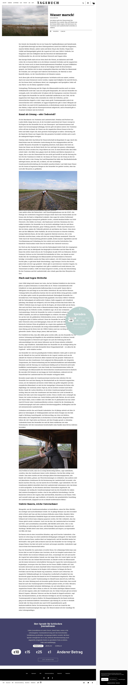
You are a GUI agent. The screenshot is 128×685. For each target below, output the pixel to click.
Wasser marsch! (62, 14)
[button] (93, 3)
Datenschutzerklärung (111, 682)
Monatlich (72, 318)
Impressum (118, 682)
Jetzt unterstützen (79, 327)
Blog (21, 2)
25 (83, 320)
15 (77, 320)
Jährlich (80, 318)
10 (71, 320)
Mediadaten (68, 673)
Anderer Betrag (80, 324)
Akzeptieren (105, 679)
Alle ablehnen (113, 679)
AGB (40, 673)
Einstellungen (122, 679)
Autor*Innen (15, 2)
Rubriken (10, 2)
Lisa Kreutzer (55, 17)
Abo (29, 2)
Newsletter (59, 673)
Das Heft (4, 2)
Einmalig (88, 318)
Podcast (25, 2)
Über (27, 673)
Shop (33, 2)
